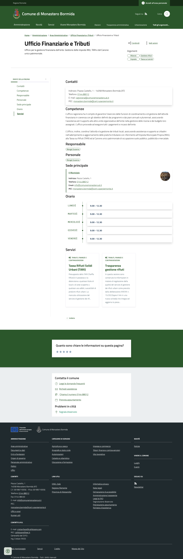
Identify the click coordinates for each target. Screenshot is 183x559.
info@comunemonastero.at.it (88, 185)
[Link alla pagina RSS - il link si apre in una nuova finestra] (145, 13)
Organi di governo (18, 458)
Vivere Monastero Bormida (73, 24)
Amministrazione (22, 24)
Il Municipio (74, 172)
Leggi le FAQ (98, 498)
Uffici (13, 470)
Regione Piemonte (19, 3)
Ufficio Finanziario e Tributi (81, 35)
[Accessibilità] (8, 551)
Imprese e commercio (102, 446)
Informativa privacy (101, 483)
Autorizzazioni (57, 454)
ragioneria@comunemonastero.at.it (92, 97)
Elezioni (98, 24)
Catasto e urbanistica (60, 458)
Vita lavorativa (99, 454)
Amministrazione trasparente (105, 495)
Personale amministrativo (21, 462)
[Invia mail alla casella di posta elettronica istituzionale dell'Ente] (29, 500)
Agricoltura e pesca (60, 446)
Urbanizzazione (141, 24)
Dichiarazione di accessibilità (104, 491)
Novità (39, 24)
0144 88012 (24, 493)
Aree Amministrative (59, 35)
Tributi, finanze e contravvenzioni (106, 450)
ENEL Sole (56, 483)
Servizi (51, 24)
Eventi (136, 466)
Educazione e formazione (62, 462)
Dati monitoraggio (18, 548)
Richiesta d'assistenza (102, 507)
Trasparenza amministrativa (118, 24)
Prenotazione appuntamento (105, 504)
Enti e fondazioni (18, 454)
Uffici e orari (16, 511)
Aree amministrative (19, 446)
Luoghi (137, 462)
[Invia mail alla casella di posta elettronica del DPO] (29, 529)
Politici (13, 466)
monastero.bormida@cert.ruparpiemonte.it (93, 101)
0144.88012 (83, 94)
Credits (57, 548)
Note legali (97, 487)
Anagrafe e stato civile (61, 450)
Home (27, 35)
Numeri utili (15, 515)
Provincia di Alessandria (61, 491)
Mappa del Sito (78, 548)
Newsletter (138, 487)
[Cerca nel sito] (166, 14)
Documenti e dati (18, 450)
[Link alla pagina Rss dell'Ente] (135, 483)
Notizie (137, 446)
